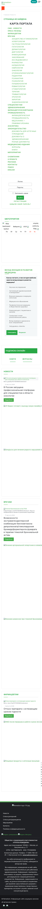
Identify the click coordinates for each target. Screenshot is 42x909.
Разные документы (21, 142)
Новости (8, 371)
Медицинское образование (18, 301)
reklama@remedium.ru (30, 855)
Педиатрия (17, 76)
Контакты (12, 165)
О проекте (12, 159)
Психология (17, 81)
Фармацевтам (14, 34)
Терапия (15, 92)
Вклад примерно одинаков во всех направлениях (19, 321)
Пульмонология (19, 84)
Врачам (11, 36)
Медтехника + (18, 121)
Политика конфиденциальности (14, 829)
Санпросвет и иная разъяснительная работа (18, 316)
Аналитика (13, 126)
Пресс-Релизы (14, 31)
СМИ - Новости (15, 28)
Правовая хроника (20, 123)
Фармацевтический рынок (20, 110)
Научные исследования (17, 287)
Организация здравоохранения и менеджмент (20, 291)
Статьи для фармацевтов (12, 819)
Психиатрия (17, 78)
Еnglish (11, 170)
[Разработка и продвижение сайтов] (3, 905)
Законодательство (17, 129)
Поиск (11, 167)
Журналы (16, 147)
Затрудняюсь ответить (17, 326)
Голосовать (12, 332)
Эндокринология (20, 102)
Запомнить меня (21, 193)
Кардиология (18, 65)
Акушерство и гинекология (24, 39)
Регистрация (20, 201)
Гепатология (18, 47)
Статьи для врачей (9, 816)
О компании (13, 157)
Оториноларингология (22, 73)
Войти (34, 1)
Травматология (19, 94)
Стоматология (19, 89)
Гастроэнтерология (21, 44)
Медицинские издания (19, 144)
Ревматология (18, 86)
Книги (14, 150)
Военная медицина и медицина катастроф (20, 297)
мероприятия (12, 219)
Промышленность (16, 113)
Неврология (17, 68)
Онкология (17, 70)
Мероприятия (14, 152)
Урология (16, 97)
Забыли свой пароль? (20, 204)
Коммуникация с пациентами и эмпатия (20, 311)
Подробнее (8, 400)
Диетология (17, 52)
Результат (22, 332)
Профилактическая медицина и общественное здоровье (19, 306)
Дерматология (18, 49)
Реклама (12, 162)
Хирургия (16, 100)
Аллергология (18, 41)
